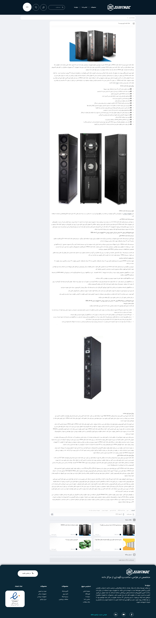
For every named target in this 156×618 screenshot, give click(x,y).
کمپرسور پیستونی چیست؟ (72, 540)
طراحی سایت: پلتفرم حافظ (99, 615)
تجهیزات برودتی (127, 214)
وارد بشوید (121, 560)
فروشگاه (87, 594)
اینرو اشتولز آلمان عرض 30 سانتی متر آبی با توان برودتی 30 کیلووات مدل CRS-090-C (112, 233)
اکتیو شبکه (65, 591)
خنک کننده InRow (121, 510)
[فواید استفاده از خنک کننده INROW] (85, 530)
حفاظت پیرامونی (63, 599)
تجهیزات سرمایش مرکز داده (94, 510)
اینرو (127, 510)
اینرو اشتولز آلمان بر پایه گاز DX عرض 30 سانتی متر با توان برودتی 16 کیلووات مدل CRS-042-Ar (110, 301)
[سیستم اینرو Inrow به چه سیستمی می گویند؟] (129, 530)
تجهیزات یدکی (42, 594)
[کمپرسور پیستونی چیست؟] (85, 544)
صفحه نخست (132, 18)
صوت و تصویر (42, 591)
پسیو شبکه (65, 597)
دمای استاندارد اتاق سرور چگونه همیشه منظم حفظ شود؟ (108, 540)
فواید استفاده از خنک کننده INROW (69, 525)
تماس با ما (84, 7)
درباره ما (76, 7)
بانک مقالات (86, 602)
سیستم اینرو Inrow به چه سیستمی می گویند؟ (111, 525)
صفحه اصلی (86, 591)
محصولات (93, 7)
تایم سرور (65, 594)
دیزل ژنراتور (43, 599)
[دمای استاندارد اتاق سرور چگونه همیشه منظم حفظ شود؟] (129, 544)
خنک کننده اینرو (113, 510)
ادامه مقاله (117, 534)
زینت (117, 83)
